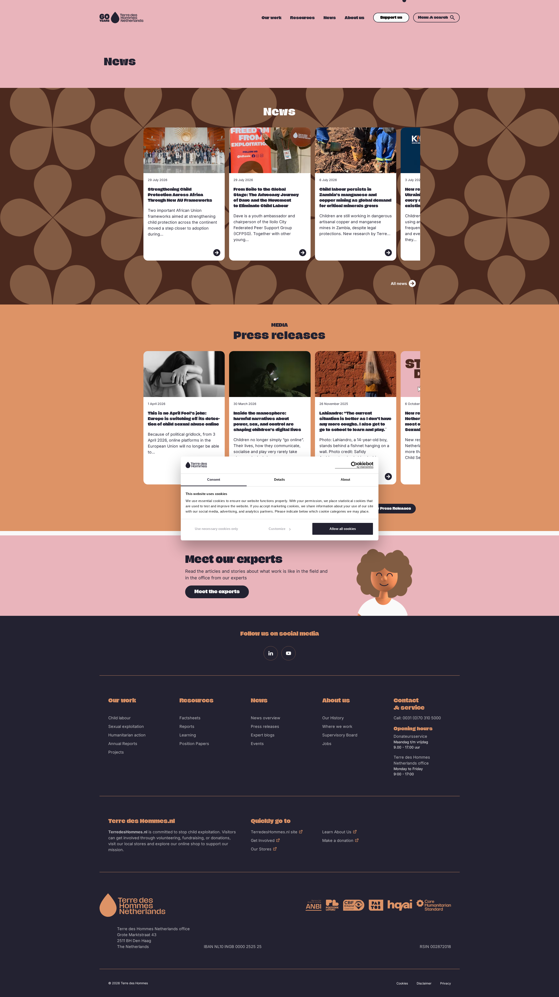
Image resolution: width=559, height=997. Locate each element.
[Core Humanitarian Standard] (433, 905)
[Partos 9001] (376, 905)
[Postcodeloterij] (332, 905)
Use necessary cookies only (216, 529)
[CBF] (353, 905)
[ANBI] (314, 905)
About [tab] (345, 479)
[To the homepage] (132, 905)
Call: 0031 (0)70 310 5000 (417, 718)
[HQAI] (400, 905)
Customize (277, 529)
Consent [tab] (213, 479)
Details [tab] (279, 479)
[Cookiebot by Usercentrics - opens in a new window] (354, 465)
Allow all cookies (342, 529)
